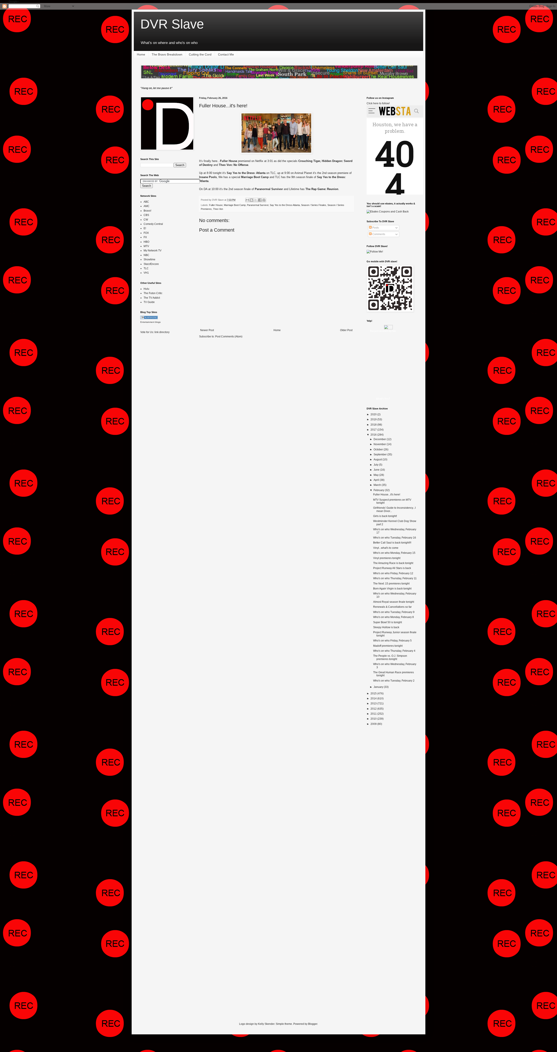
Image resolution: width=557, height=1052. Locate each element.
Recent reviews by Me (383, 331)
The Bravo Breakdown (167, 54)
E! (145, 228)
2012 (374, 708)
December (380, 439)
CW (146, 219)
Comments (378, 234)
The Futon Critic (153, 293)
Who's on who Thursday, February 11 (395, 578)
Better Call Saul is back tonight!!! (392, 542)
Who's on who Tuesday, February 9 (393, 612)
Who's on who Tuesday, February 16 (394, 537)
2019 (374, 419)
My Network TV (152, 250)
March (378, 484)
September (380, 454)
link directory (161, 332)
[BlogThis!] (251, 200)
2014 (374, 698)
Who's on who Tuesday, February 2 (393, 680)
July (376, 464)
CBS (146, 215)
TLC (146, 268)
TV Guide (149, 302)
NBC (146, 255)
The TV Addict (152, 297)
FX (145, 237)
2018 (374, 424)
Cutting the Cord (200, 54)
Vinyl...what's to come (385, 547)
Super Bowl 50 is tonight (387, 622)
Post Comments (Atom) (228, 336)
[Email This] (247, 200)
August (378, 459)
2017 (374, 429)
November (380, 444)
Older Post (346, 330)
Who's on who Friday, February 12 (393, 573)
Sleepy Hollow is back (386, 627)
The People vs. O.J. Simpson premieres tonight (390, 657)
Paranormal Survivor (257, 205)
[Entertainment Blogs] (149, 318)
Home (141, 54)
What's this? (383, 398)
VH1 (146, 272)
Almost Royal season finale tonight (393, 601)
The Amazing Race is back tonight (393, 563)
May (376, 474)
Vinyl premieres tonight (386, 558)
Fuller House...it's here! (223, 105)
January (379, 686)
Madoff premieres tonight (388, 645)
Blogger (312, 1023)
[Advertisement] (157, 406)
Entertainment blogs (150, 322)
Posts (375, 227)
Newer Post (207, 330)
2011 (374, 713)
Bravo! (147, 210)
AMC (146, 206)
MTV (146, 246)
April (377, 479)
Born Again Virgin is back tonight (392, 588)
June (377, 469)
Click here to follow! (378, 103)
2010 (374, 718)
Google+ (14, 1)
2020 (374, 414)
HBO (146, 241)
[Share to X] (255, 200)
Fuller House (216, 205)
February (379, 490)
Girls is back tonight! (385, 516)
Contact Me (226, 54)
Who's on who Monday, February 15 (394, 552)
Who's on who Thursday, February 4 (394, 650)
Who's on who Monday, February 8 (393, 617)
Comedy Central (153, 224)
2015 (374, 693)
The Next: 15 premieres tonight (391, 583)
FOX (146, 232)
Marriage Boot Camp (235, 205)
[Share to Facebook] (260, 200)
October (379, 449)
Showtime (149, 259)
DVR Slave (172, 24)
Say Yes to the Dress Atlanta (285, 205)
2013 (374, 703)
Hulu (146, 288)
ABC (146, 201)
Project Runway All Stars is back (392, 568)
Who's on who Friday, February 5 (392, 640)
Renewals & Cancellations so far (392, 606)
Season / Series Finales (313, 205)
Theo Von (218, 209)
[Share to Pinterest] (264, 200)
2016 (374, 434)
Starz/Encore (151, 264)
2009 (374, 723)
